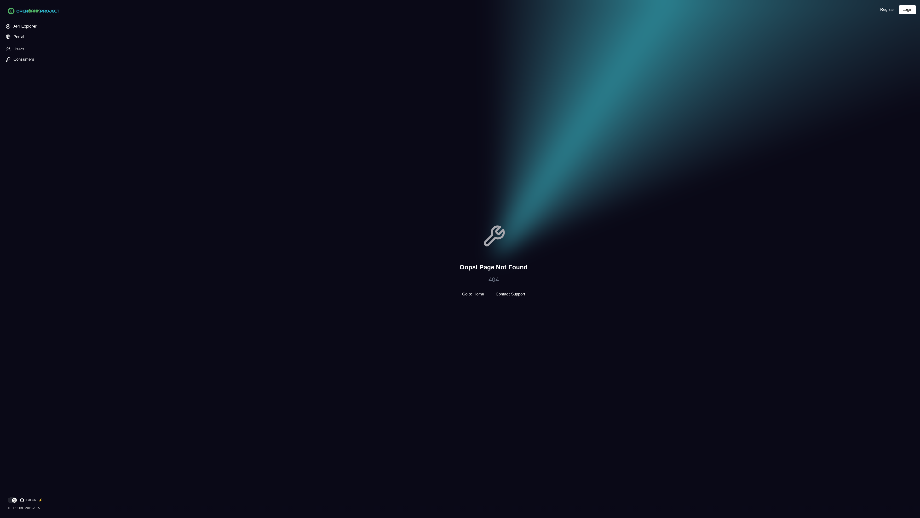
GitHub (31, 500)
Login (907, 9)
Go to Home (473, 294)
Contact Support (510, 294)
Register (887, 9)
